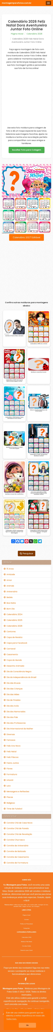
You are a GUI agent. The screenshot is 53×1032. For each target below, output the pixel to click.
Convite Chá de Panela (17, 828)
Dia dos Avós (12, 705)
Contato (26, 919)
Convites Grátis (26, 946)
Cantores (11, 631)
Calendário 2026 (34, 33)
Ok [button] (27, 1025)
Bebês (9, 597)
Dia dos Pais (12, 717)
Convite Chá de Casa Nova (19, 822)
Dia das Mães (12, 694)
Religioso (10, 803)
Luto (8, 785)
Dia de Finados (13, 700)
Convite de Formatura (17, 862)
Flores (9, 768)
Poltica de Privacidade (26, 923)
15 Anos (10, 568)
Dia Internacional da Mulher (19, 728)
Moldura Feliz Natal (26, 941)
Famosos (10, 740)
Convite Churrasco (15, 839)
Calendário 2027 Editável (26, 237)
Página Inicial (17, 33)
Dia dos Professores (16, 723)
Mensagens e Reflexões (17, 791)
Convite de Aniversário (17, 845)
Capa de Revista (14, 637)
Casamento (12, 654)
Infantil (9, 780)
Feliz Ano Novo (13, 745)
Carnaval (10, 648)
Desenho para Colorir (26, 950)
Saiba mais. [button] (11, 1019)
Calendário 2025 (14, 620)
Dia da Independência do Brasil (21, 677)
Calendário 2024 (14, 614)
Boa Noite (11, 603)
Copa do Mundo (14, 660)
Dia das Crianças (14, 688)
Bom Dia (10, 608)
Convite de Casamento (17, 857)
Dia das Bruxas (13, 683)
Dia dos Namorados (15, 711)
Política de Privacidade (38, 1004)
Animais (10, 585)
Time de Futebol (14, 808)
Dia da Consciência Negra (18, 671)
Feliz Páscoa (12, 757)
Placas (9, 797)
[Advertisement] (26, 98)
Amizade (10, 574)
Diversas (10, 734)
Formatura (11, 774)
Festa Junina (12, 763)
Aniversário (11, 591)
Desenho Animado (15, 665)
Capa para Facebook (16, 643)
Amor (9, 580)
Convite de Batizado (16, 851)
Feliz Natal (11, 751)
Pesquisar (27, 553)
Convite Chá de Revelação (19, 834)
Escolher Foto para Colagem (26, 149)
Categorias (26, 928)
